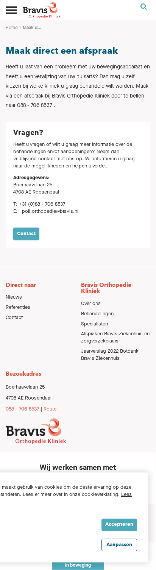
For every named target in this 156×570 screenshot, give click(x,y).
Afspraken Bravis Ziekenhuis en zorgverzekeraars (115, 337)
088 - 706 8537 (22, 409)
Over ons (91, 303)
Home (12, 27)
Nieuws (14, 297)
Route (50, 409)
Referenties (18, 307)
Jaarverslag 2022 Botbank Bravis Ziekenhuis (110, 354)
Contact (26, 233)
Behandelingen (97, 313)
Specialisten (94, 324)
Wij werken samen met (78, 467)
